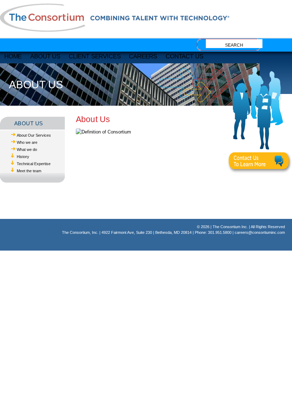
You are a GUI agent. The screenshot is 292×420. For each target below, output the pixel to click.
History (23, 156)
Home (13, 56)
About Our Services (34, 135)
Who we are (27, 142)
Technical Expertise (34, 164)
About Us (45, 56)
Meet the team (29, 171)
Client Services (94, 56)
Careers (143, 56)
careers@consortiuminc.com (260, 232)
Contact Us (184, 56)
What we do (27, 149)
